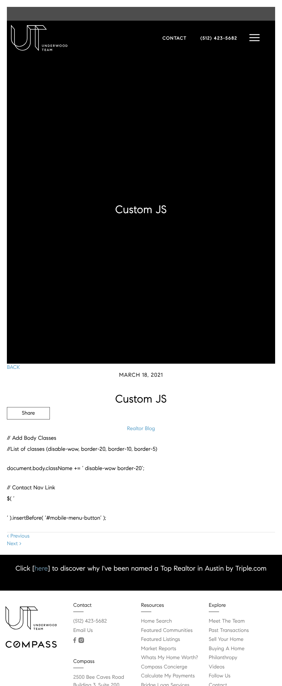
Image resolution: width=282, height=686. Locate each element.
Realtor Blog (141, 429)
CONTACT (174, 38)
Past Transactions (229, 630)
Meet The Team (227, 621)
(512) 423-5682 (218, 38)
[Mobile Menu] (254, 38)
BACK (13, 367)
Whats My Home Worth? (169, 658)
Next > (14, 544)
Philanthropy (223, 658)
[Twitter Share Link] (28, 432)
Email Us (83, 630)
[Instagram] (81, 640)
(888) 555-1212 (223, 450)
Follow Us (219, 676)
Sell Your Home (226, 639)
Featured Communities (167, 630)
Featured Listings (160, 639)
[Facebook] (74, 640)
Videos (217, 667)
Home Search (156, 621)
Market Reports (158, 649)
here (41, 568)
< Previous (18, 536)
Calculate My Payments (168, 676)
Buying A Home (227, 649)
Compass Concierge (164, 667)
